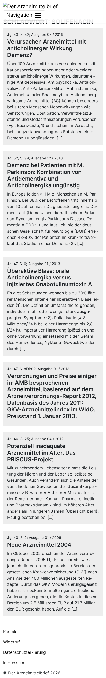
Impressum (13, 662)
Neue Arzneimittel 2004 (39, 544)
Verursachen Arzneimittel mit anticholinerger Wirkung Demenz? (46, 48)
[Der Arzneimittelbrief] (30, 6)
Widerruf (11, 642)
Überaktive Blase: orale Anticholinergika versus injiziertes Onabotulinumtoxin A (49, 277)
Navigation (20, 15)
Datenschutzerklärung (24, 652)
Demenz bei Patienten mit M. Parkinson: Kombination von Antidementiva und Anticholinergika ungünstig (45, 175)
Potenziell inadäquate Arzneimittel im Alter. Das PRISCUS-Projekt (41, 453)
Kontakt (10, 631)
